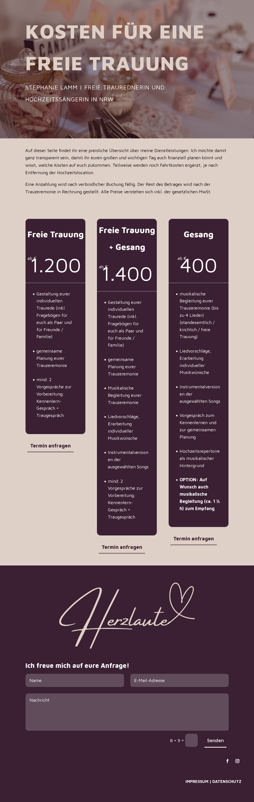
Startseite (148, 14)
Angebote (218, 14)
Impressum (197, 781)
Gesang (198, 14)
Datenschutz (226, 781)
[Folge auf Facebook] (227, 761)
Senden (215, 740)
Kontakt (239, 14)
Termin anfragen (50, 445)
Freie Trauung (174, 14)
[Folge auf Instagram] (237, 761)
